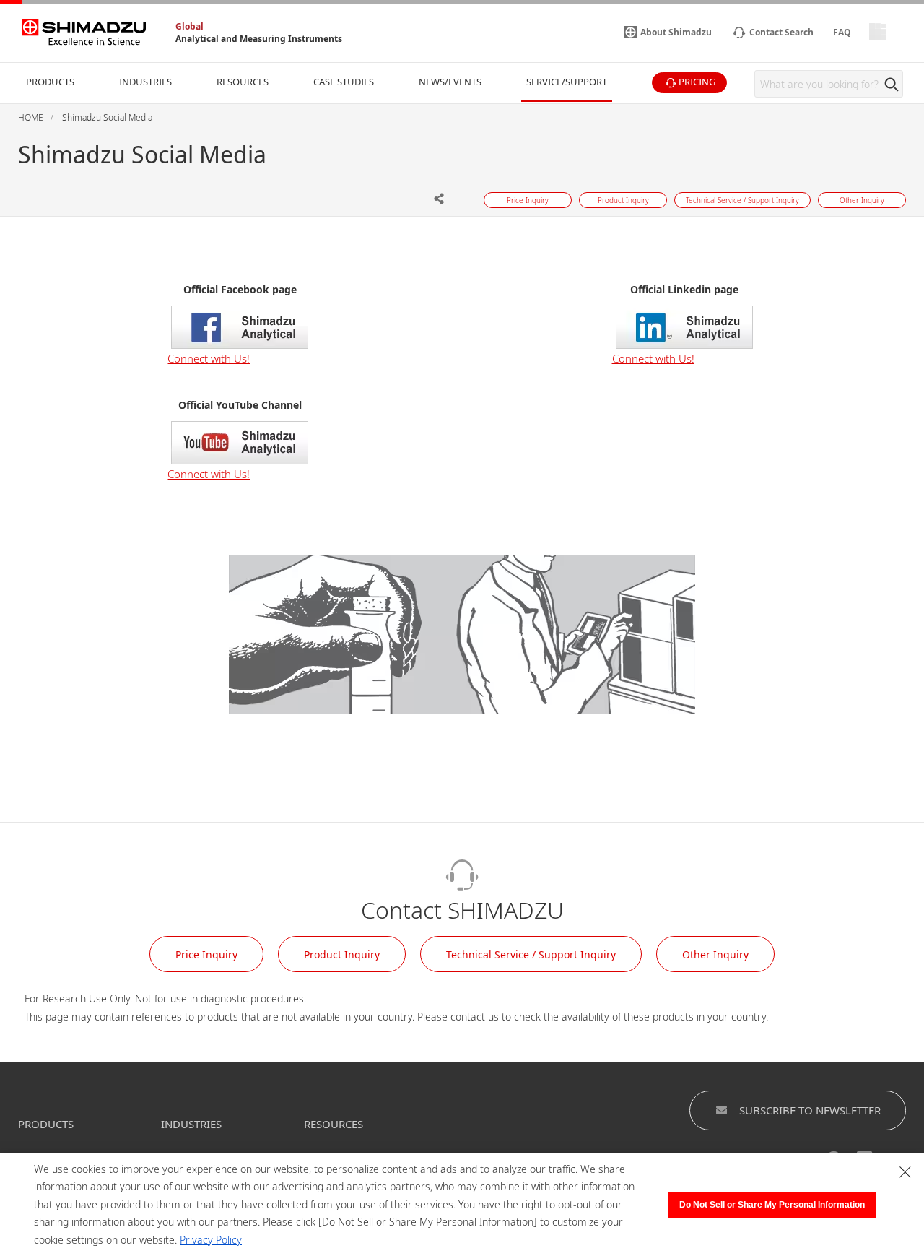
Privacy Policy (211, 1240)
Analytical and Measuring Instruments (258, 39)
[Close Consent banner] (905, 1172)
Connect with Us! (208, 358)
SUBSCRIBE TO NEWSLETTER (810, 1110)
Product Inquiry (342, 954)
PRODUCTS (46, 1124)
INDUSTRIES (191, 1124)
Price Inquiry (206, 954)
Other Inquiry (715, 954)
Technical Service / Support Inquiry (531, 954)
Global (189, 26)
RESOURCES (333, 1124)
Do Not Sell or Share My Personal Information (772, 1205)
